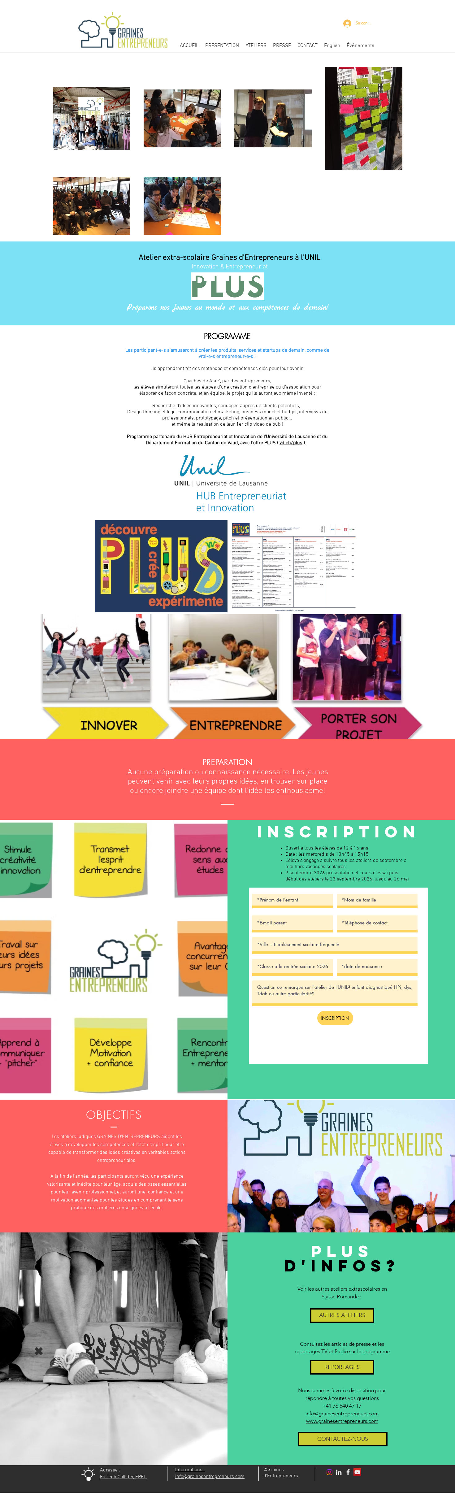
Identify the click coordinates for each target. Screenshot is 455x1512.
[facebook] (348, 1472)
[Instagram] (329, 1472)
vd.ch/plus (291, 443)
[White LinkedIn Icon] (339, 1472)
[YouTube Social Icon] (357, 1472)
